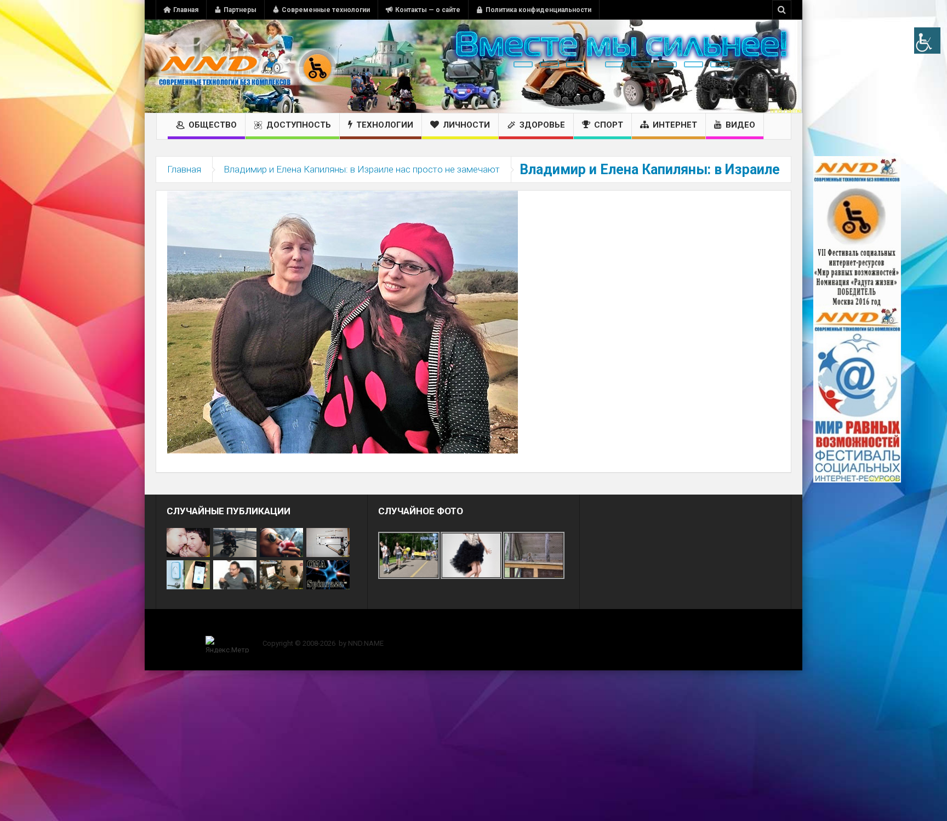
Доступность (298, 125)
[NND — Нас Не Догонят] (246, 66)
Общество (213, 125)
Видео (740, 125)
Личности (466, 125)
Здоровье (542, 125)
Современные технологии (326, 10)
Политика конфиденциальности (538, 10)
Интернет (675, 125)
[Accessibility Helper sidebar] (927, 40)
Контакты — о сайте (427, 10)
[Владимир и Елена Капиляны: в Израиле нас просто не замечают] (342, 321)
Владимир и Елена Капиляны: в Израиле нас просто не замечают (362, 169)
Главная (185, 10)
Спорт (608, 125)
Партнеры (240, 10)
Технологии (384, 125)
